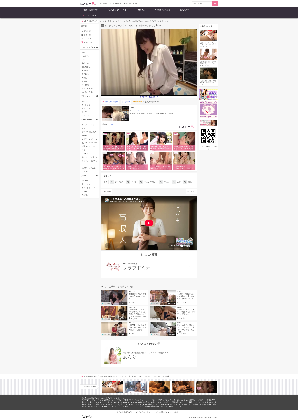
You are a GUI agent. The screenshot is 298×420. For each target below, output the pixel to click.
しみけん (85, 56)
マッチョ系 (86, 105)
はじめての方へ (90, 15)
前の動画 (107, 191)
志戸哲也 (85, 74)
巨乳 (173, 182)
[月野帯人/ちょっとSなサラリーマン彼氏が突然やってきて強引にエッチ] (159, 387)
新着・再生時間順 (91, 10)
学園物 (84, 135)
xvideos (85, 191)
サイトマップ (152, 412)
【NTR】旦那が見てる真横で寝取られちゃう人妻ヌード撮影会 (137, 327)
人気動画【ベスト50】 (118, 10)
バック (117, 182)
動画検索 (141, 10)
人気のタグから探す (162, 10)
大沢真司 (85, 70)
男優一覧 (87, 35)
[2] (136, 101)
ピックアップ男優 (88, 47)
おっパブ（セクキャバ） (89, 162)
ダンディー (86, 112)
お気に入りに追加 (111, 102)
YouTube (85, 195)
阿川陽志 (85, 85)
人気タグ (84, 175)
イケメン (85, 101)
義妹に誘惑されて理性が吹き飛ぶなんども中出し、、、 (137, 296)
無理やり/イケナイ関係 (89, 148)
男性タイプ (85, 96)
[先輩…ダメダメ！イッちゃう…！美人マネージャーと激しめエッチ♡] (112, 387)
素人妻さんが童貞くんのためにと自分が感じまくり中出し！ (103, 398)
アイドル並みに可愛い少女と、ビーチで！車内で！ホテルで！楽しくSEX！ (185, 328)
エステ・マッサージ (89, 139)
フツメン (85, 116)
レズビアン (86, 153)
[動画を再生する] (115, 120)
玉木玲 (84, 81)
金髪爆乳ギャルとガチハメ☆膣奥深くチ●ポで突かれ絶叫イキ (186, 311)
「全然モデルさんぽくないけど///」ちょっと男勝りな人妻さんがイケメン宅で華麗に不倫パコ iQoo (137, 314)
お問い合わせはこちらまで (169, 412)
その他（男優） (88, 92)
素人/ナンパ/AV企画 (89, 143)
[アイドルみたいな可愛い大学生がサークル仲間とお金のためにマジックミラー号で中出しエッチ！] (136, 387)
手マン (185, 182)
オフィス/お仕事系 (89, 132)
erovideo (85, 181)
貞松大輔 (85, 63)
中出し (150, 182)
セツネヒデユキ (88, 89)
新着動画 (87, 31)
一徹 (83, 52)
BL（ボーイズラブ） (90, 157)
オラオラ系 (86, 108)
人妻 (162, 182)
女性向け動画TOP (124, 412)
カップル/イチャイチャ (89, 126)
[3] (138, 101)
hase (112, 124)
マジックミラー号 (89, 188)
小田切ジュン (87, 67)
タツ (83, 60)
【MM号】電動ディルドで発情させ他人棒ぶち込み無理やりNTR (185, 296)
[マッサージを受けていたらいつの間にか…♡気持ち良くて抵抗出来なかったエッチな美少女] (183, 387)
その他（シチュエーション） (89, 170)
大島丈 (84, 78)
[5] (141, 101)
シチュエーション (88, 119)
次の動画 (190, 191)
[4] (139, 101)
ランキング (88, 38)
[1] (134, 101)
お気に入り (184, 10)
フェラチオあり (134, 182)
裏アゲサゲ (86, 184)
